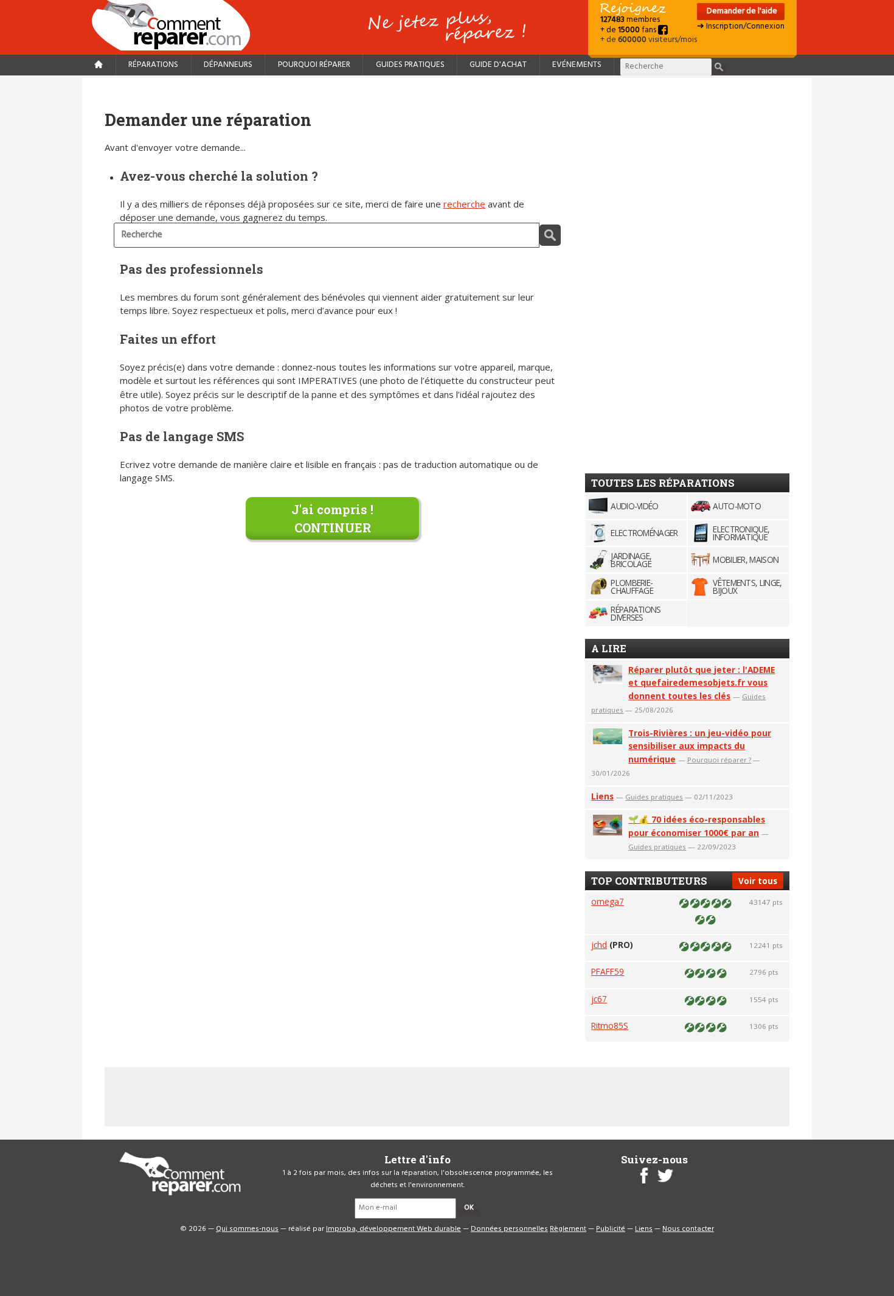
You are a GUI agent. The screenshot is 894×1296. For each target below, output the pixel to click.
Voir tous (757, 881)
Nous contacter (688, 1229)
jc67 (599, 999)
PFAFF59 (607, 971)
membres (630, 19)
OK (469, 1208)
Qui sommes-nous (247, 1229)
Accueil (175, 25)
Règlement (568, 1229)
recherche (464, 204)
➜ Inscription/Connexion (741, 26)
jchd (599, 944)
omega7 (607, 901)
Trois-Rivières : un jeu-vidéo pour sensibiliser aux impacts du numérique (699, 746)
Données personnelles (509, 1229)
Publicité (610, 1229)
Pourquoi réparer (314, 64)
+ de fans (629, 30)
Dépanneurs (228, 64)
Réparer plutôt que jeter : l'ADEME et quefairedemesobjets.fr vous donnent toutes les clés (701, 683)
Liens (602, 796)
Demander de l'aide (741, 11)
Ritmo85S (609, 1025)
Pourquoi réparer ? (719, 759)
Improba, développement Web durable (393, 1229)
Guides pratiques (410, 64)
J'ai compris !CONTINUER (332, 518)
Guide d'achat (498, 64)
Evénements (576, 64)
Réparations (153, 64)
